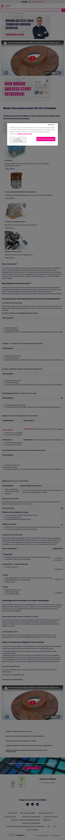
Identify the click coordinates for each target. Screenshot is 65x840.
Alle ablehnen (51, 124)
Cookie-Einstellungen (18, 140)
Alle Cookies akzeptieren (45, 139)
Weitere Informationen (25, 134)
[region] (32, 134)
